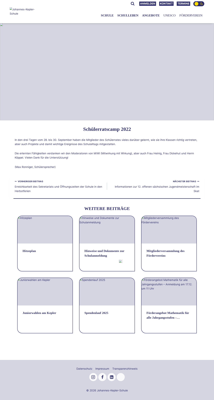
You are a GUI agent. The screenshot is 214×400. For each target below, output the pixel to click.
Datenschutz (84, 368)
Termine (183, 3)
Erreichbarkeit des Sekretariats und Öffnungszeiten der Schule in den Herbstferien (58, 186)
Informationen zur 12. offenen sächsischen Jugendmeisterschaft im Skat (157, 186)
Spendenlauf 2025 (96, 313)
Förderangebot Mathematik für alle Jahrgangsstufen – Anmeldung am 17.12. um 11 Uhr (168, 315)
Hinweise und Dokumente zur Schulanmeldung (104, 253)
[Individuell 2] (121, 377)
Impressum (102, 368)
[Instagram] (93, 377)
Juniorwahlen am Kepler (39, 313)
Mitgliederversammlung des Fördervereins (165, 253)
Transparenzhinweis (125, 368)
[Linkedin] (112, 377)
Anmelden (147, 3)
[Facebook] (102, 377)
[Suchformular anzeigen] (132, 3)
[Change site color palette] (198, 3)
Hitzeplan (29, 251)
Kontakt (166, 3)
